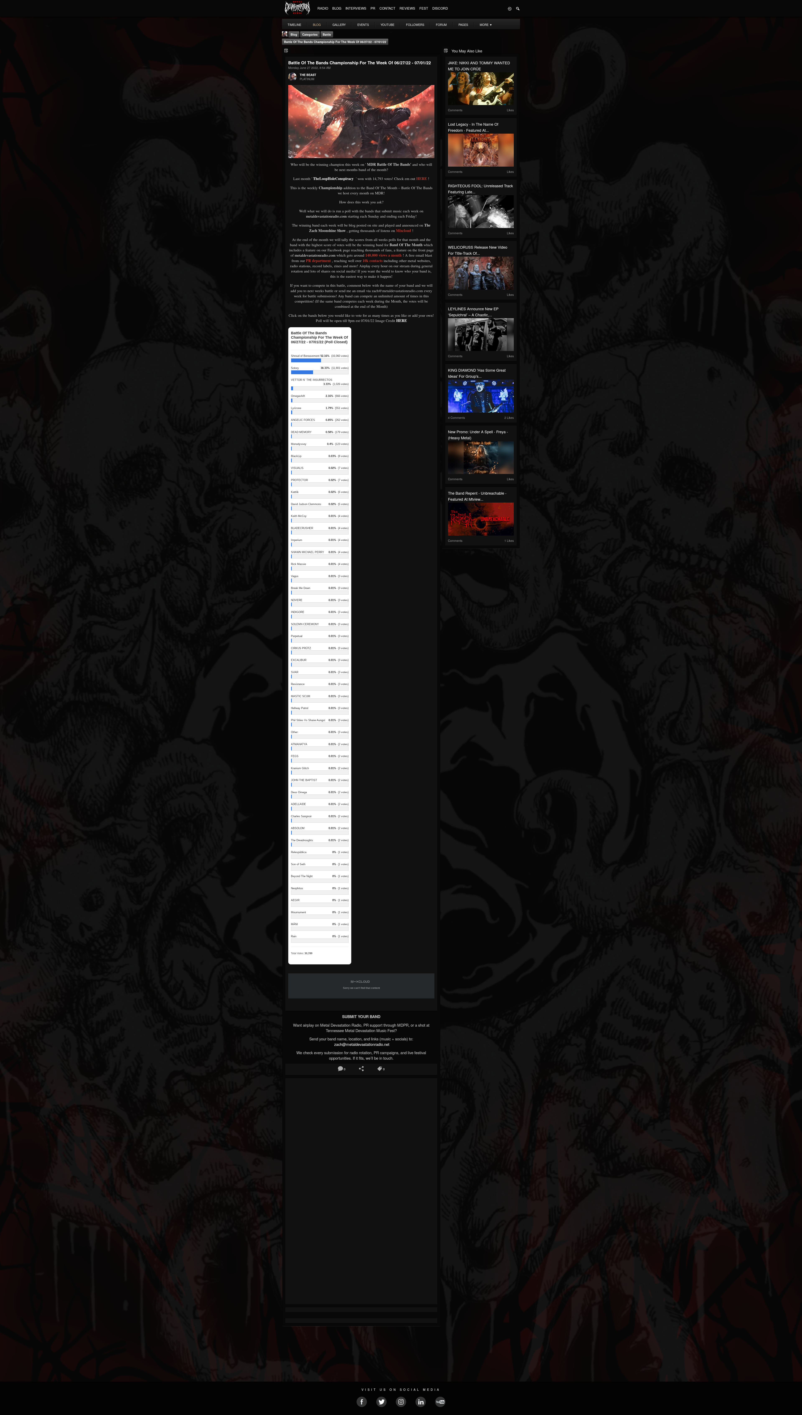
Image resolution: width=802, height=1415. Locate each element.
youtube (387, 25)
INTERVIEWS (355, 8)
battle (327, 34)
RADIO (322, 8)
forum (441, 25)
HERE (401, 320)
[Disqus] (361, 1137)
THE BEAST (308, 75)
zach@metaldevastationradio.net (361, 1044)
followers (415, 25)
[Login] (510, 8)
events (363, 25)
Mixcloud (403, 230)
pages (463, 25)
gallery (339, 25)
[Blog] (286, 50)
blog (317, 25)
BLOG (336, 8)
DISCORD (440, 8)
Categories (310, 34)
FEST (423, 8)
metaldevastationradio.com (327, 216)
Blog (294, 34)
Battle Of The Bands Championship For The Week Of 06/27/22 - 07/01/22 (335, 42)
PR (373, 8)
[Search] (518, 8)
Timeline (294, 25)
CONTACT (387, 8)
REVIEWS (407, 8)
